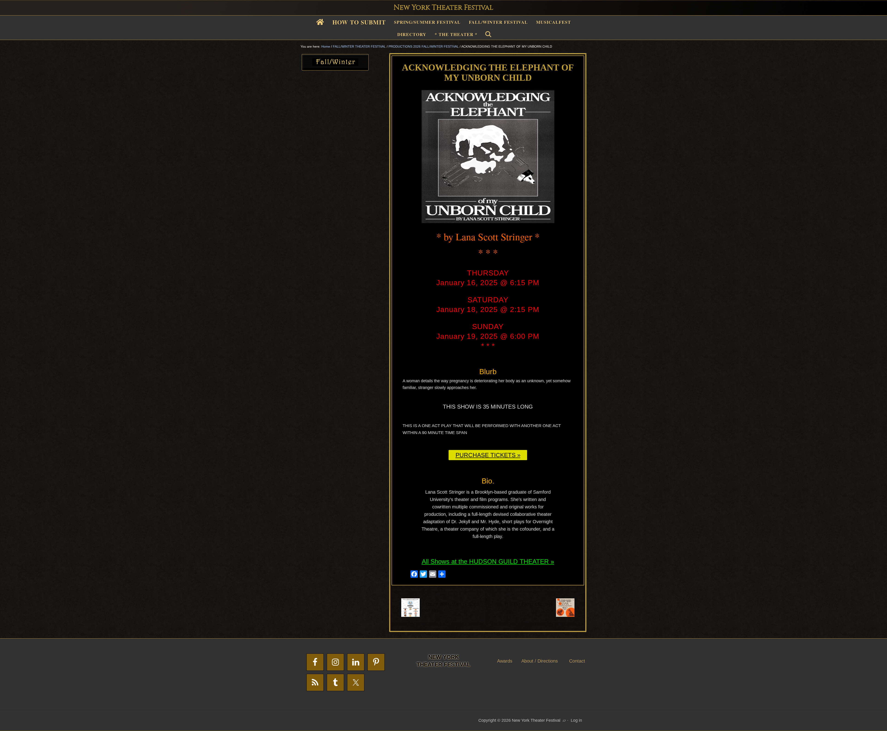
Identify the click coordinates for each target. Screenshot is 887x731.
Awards (504, 661)
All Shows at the (445, 561)
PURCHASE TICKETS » (488, 455)
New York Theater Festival (443, 7)
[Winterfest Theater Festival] (335, 64)
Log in (576, 720)
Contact (577, 661)
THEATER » (537, 561)
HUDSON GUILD (493, 561)
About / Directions (539, 661)
